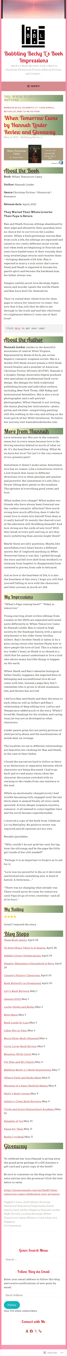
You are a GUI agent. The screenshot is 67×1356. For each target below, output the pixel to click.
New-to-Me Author (28, 111)
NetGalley (10, 111)
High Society (12, 1213)
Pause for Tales (13, 1128)
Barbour (9, 107)
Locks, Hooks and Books (19, 1006)
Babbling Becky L (31, 137)
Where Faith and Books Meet (22, 1077)
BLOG (18, 107)
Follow (11, 1305)
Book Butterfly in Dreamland (22, 983)
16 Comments (12, 1225)
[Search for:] (33, 1259)
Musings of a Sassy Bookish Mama (26, 1085)
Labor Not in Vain (15, 1030)
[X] (36, 1331)
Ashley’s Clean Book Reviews (22, 1101)
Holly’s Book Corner (17, 1093)
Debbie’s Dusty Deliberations (22, 955)
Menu (35, 86)
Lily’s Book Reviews (16, 991)
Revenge (36, 1213)
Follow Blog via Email (33, 1271)
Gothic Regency (30, 1209)
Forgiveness (38, 1205)
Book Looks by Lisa (16, 1022)
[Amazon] (27, 1331)
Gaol (16, 1209)
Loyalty (26, 1213)
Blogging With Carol (17, 1054)
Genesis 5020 (12, 999)
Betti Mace (10, 1014)
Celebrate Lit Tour (33, 107)
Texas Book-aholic (15, 940)
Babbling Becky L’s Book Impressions (33, 57)
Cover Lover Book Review (20, 1046)
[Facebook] (31, 1331)
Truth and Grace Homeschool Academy (29, 1109)
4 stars (18, 1202)
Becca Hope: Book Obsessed (21, 1038)
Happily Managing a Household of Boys (29, 963)
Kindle (50, 107)
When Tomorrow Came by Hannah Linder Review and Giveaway (31, 124)
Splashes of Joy (13, 1121)
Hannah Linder (50, 1209)
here (17, 328)
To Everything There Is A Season (24, 947)
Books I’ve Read (14, 1136)
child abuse (30, 1202)
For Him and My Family (19, 1062)
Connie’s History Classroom (22, 975)
